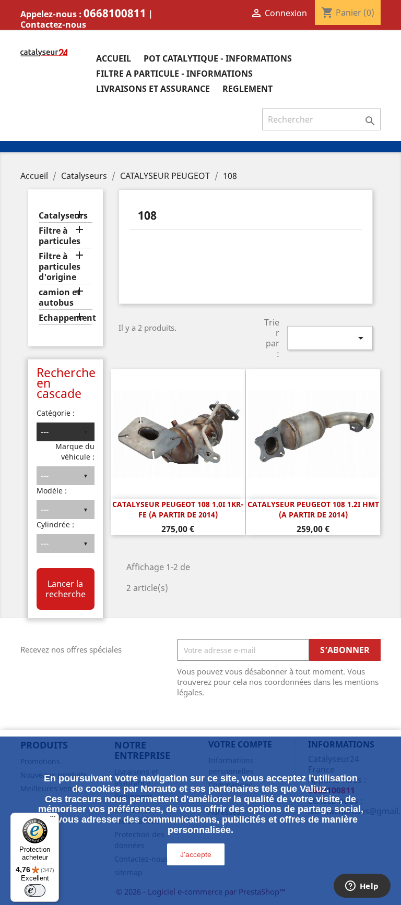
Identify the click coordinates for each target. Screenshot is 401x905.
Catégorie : (56, 413)
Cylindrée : (55, 524)
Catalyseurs (63, 215)
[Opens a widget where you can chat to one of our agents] (362, 887)
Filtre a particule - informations (174, 73)
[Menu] (52, 819)
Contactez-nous (53, 24)
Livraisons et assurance (153, 88)
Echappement (65, 317)
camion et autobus (59, 297)
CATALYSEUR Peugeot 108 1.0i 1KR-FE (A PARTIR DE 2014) (177, 509)
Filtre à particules (59, 236)
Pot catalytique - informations (218, 58)
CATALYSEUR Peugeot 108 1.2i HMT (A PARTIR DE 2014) (313, 509)
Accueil (113, 58)
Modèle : (52, 491)
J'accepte (195, 854)
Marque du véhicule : (75, 451)
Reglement (247, 88)
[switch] (35, 890)
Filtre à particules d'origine (59, 267)
